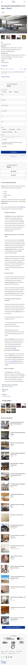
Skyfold (9, 8)
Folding (3, 391)
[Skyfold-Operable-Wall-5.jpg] (3, 37)
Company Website (4, 105)
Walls (3, 386)
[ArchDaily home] (13, 2)
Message (2, 134)
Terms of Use (17, 71)
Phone (2, 121)
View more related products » (13, 627)
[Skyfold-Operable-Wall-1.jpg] (24, 37)
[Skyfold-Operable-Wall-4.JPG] (3, 410)
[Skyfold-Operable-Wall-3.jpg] (19, 37)
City (2, 116)
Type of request (4, 89)
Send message (13, 152)
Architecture (4, 129)
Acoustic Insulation (6, 396)
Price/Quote (4, 92)
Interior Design (12, 129)
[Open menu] (2, 1)
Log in (24, 1)
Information (16, 92)
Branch (2, 127)
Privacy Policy (21, 71)
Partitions (11, 386)
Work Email (3, 100)
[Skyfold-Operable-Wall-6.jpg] (13, 37)
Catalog (10, 92)
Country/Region (4, 111)
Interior (6, 386)
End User (18, 129)
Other (16, 132)
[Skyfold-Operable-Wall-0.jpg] (13, 410)
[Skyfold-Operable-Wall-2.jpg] (8, 410)
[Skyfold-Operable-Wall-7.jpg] (8, 37)
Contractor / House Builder (7, 132)
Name (2, 94)
